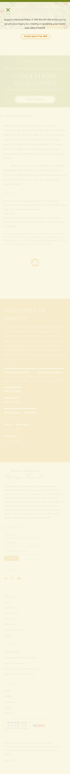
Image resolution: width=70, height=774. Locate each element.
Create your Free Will (35, 36)
